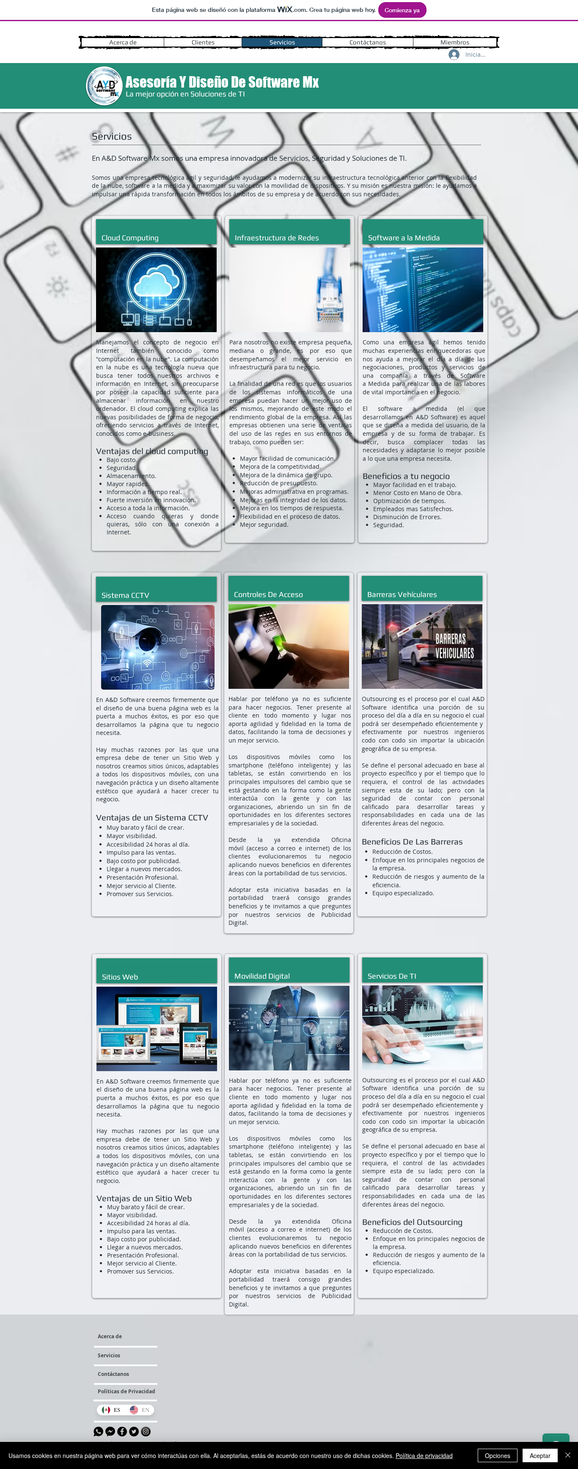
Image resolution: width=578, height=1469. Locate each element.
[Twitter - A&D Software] (134, 1431)
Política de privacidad (424, 1455)
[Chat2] (110, 1431)
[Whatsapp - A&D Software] (98, 1431)
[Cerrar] (568, 1455)
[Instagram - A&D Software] (146, 1431)
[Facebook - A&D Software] (122, 1431)
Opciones (497, 1455)
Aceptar (540, 1455)
